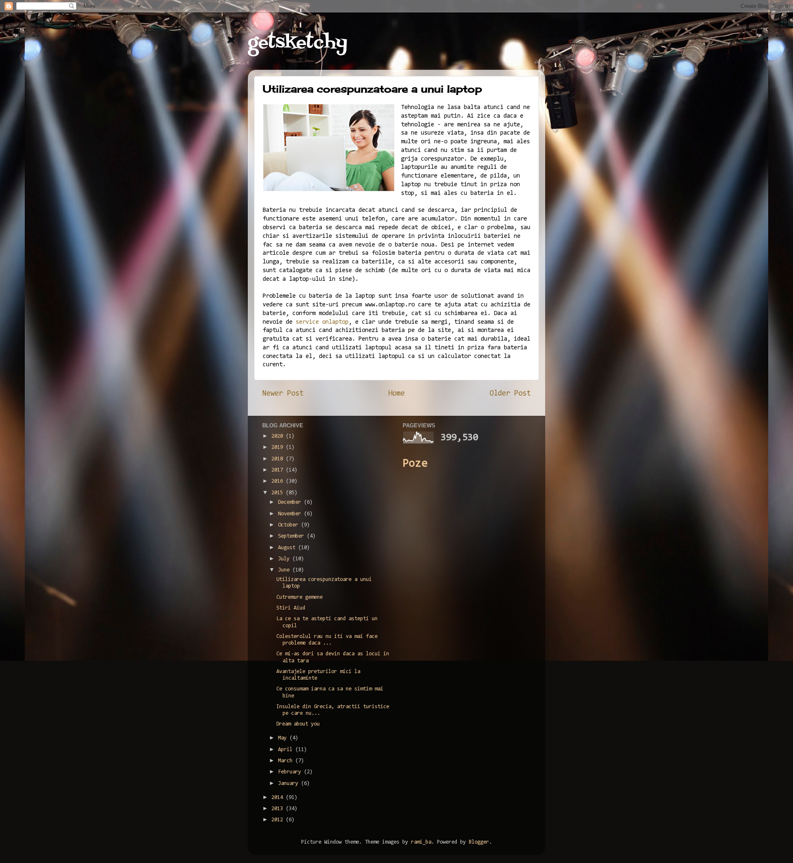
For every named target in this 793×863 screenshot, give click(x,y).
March (286, 760)
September (292, 536)
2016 (278, 481)
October (289, 525)
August (288, 547)
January (289, 783)
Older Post (510, 394)
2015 (278, 493)
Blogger (479, 842)
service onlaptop (322, 322)
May (284, 738)
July (285, 559)
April (286, 749)
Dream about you (298, 724)
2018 (278, 459)
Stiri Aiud (290, 608)
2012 (278, 820)
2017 (278, 470)
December (291, 502)
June (285, 570)
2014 (278, 797)
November (291, 514)
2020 (278, 436)
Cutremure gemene (299, 597)
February (291, 772)
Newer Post (283, 394)
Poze (415, 463)
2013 (278, 808)
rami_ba (421, 842)
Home (396, 394)
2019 (278, 447)
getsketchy (297, 43)
